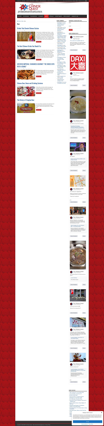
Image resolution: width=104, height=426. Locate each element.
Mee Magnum (59, 22)
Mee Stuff (67, 16)
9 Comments (26, 48)
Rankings (33, 16)
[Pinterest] (68, 1)
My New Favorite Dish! (74, 395)
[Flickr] (69, 1)
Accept (87, 421)
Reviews (26, 16)
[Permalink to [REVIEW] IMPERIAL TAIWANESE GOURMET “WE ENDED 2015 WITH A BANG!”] (26, 79)
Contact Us (19, 0)
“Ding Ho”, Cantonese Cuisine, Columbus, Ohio (61, 63)
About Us (37, 0)
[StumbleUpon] (74, 1)
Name (70, 22)
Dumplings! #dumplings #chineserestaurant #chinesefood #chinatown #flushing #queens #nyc (77, 127)
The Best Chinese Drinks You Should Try (29, 46)
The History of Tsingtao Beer (25, 100)
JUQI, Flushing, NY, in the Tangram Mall (77, 392)
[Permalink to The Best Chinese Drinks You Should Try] (26, 58)
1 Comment (25, 85)
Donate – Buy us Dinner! (30, 0)
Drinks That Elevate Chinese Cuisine (28, 28)
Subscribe (23, 0)
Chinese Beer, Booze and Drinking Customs (30, 83)
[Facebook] (65, 1)
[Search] (86, 1)
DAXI (71, 76)
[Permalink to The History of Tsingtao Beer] (26, 112)
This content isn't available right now (77, 40)
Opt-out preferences (43, 0)
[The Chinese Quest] (30, 11)
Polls (51, 16)
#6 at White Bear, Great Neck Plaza (76, 399)
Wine (46, 16)
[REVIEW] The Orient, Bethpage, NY (61, 54)
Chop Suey (58, 16)
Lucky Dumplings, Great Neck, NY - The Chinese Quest (77, 338)
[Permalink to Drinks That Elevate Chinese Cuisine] (26, 41)
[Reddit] (72, 1)
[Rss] (63, 1)
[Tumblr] (75, 1)
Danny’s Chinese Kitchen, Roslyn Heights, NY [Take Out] (61, 36)
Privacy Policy (47, 424)
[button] (101, 412)
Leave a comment (27, 30)
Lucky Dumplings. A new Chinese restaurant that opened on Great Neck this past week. (78, 370)
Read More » (38, 41)
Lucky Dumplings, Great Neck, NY (76, 393)
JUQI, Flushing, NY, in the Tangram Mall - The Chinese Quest (77, 226)
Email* (70, 26)
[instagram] (76, 1)
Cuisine (41, 16)
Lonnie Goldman (74, 277)
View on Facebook (74, 50)
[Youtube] (71, 1)
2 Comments (26, 68)
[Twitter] (66, 1)
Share (84, 50)
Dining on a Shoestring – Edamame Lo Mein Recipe (61, 70)
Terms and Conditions (51, 0)
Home (20, 16)
